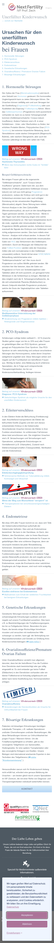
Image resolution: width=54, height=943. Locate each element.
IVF (39, 254)
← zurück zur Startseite (12, 21)
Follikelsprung (31, 108)
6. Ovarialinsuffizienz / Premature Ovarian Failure (23, 71)
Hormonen (22, 96)
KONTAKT (27, 789)
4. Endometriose (9, 65)
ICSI (44, 254)
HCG (13, 242)
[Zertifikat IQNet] (39, 815)
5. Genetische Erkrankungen (14, 68)
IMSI (48, 254)
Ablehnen (27, 924)
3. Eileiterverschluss (11, 62)
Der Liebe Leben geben (27, 838)
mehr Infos (34, 642)
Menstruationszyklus (30, 93)
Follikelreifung (35, 105)
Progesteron (37, 192)
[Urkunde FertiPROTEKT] (27, 824)
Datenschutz (13, 906)
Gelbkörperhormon (14, 112)
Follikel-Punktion (14, 248)
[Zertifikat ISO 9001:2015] (16, 815)
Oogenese (22, 105)
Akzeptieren (27, 915)
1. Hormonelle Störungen (13, 56)
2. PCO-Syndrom (9, 59)
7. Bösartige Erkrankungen (13, 74)
